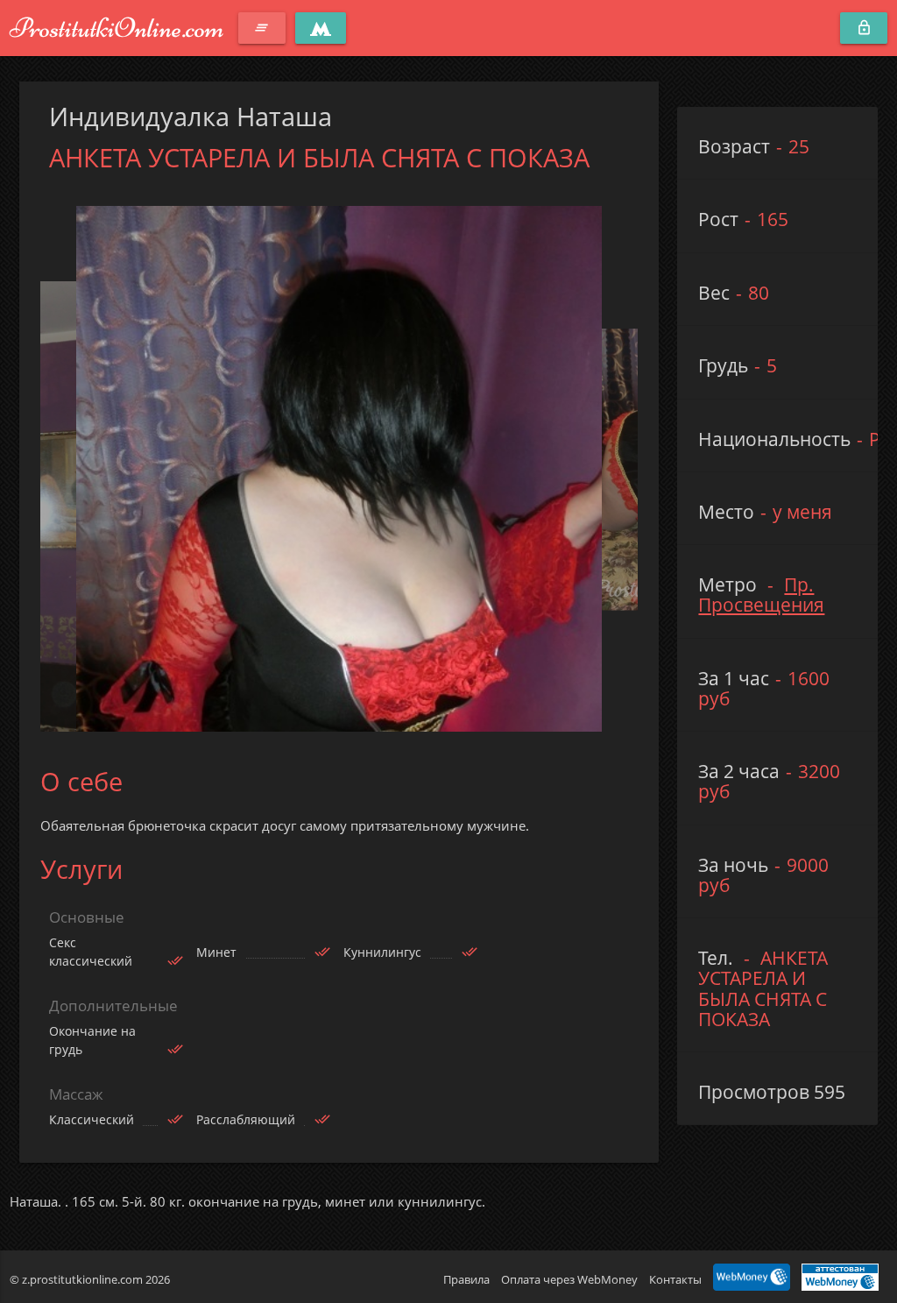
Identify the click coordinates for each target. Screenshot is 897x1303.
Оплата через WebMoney (569, 1279)
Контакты (675, 1279)
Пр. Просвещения (761, 594)
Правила (466, 1279)
